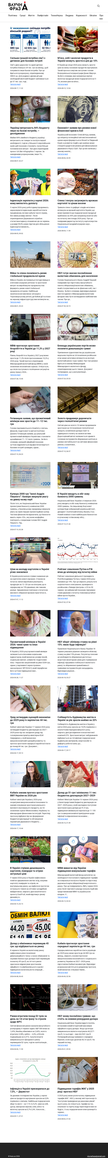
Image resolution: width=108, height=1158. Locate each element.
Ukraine (93, 15)
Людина (69, 15)
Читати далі (15, 84)
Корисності (81, 15)
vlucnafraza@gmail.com (96, 1156)
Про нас (101, 17)
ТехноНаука (57, 15)
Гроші (22, 15)
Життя (31, 15)
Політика (12, 15)
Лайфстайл (42, 15)
